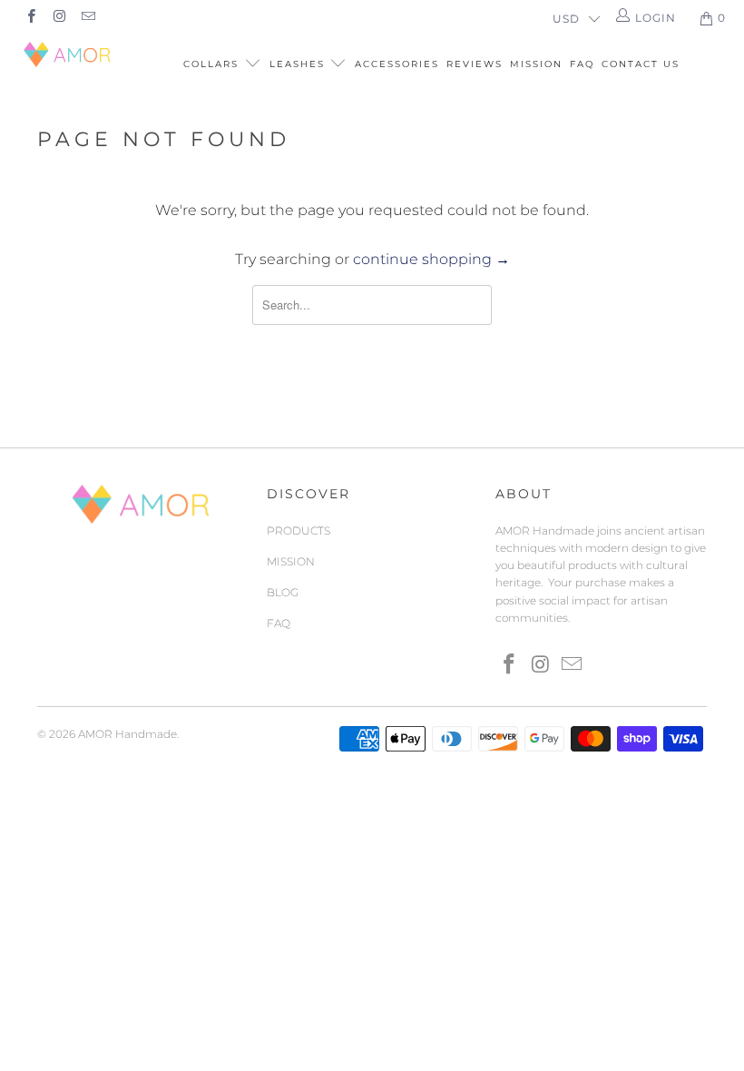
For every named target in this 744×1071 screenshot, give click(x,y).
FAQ (582, 64)
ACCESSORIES (397, 64)
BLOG (283, 592)
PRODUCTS (298, 530)
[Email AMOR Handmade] (87, 18)
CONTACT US (641, 64)
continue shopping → (431, 259)
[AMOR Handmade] (68, 54)
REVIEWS (474, 64)
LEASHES (299, 64)
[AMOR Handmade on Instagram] (58, 18)
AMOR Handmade (127, 734)
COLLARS (213, 64)
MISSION (536, 64)
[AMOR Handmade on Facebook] (30, 18)
